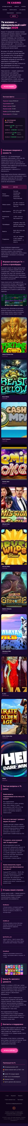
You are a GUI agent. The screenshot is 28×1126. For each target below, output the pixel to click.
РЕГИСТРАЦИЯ (9, 86)
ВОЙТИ (14, 16)
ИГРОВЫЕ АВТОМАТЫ (7, 6)
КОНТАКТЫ (18, 12)
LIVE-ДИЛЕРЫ (22, 9)
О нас (7, 1095)
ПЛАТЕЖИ (5, 9)
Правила (20, 1095)
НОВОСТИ (16, 6)
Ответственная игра (10, 1099)
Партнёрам (20, 1099)
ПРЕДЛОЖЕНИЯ (10, 12)
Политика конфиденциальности (14, 1103)
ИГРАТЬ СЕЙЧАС (9, 1050)
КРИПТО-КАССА (13, 9)
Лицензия (13, 1095)
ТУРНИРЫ (23, 6)
